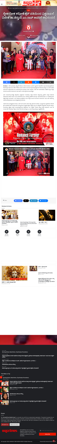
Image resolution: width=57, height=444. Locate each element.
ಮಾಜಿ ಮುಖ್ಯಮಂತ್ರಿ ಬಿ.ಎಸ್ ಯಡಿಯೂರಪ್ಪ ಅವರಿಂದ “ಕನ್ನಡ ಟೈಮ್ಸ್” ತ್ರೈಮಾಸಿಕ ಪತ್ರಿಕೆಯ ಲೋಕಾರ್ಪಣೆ (10, 222)
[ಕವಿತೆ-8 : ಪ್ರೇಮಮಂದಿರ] (33, 268)
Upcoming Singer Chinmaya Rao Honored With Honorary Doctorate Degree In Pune (28, 223)
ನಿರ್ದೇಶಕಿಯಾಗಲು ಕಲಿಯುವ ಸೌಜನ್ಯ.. (17, 393)
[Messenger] (35, 82)
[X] (14, 82)
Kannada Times (27, 31)
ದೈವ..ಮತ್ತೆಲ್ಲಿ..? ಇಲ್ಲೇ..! (43, 222)
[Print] (50, 82)
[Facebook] (6, 82)
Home (10, 8)
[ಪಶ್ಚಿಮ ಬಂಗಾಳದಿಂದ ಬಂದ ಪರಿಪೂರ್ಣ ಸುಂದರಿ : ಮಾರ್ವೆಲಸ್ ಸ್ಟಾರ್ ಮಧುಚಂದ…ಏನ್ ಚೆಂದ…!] (5, 389)
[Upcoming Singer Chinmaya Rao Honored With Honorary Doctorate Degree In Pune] (28, 215)
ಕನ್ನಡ (13, 8)
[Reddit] (28, 82)
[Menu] (1, 4)
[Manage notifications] (54, 441)
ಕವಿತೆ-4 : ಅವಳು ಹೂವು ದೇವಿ (9, 282)
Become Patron (15, 424)
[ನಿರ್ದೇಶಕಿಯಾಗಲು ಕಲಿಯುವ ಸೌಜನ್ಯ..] (5, 396)
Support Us (5, 424)
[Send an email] (33, 31)
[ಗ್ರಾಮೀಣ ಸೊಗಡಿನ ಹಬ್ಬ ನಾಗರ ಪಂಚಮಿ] (33, 274)
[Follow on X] (32, 31)
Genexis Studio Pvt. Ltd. (50, 441)
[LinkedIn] (21, 82)
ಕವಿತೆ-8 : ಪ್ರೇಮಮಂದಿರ (42, 266)
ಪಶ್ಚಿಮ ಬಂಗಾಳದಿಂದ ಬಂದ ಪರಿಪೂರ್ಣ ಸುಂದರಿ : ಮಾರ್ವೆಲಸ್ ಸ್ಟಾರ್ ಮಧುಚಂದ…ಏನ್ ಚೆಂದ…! (27, 387)
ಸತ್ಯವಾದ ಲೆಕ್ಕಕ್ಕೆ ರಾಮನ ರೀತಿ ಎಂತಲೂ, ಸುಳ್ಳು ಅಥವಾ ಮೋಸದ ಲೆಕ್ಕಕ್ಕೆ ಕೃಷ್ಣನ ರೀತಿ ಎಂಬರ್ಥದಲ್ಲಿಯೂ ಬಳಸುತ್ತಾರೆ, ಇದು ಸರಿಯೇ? (46, 280)
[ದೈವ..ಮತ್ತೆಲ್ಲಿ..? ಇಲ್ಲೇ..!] (47, 215)
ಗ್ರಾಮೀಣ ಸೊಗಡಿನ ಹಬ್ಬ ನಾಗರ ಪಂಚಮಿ (45, 272)
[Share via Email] (43, 82)
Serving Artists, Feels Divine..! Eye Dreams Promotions (16, 377)
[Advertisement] (28, 190)
